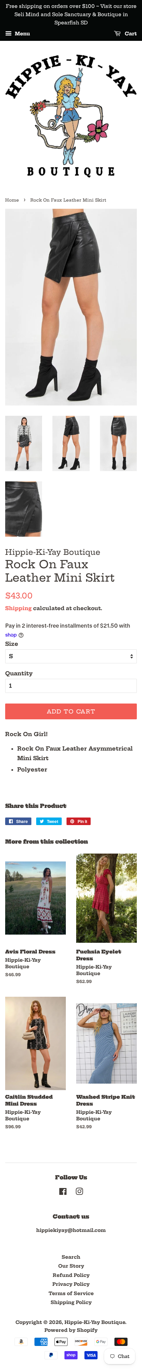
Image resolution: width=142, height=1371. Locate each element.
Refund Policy (71, 1275)
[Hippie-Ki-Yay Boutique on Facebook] (63, 1193)
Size (11, 643)
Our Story (71, 1266)
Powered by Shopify (71, 1330)
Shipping (18, 608)
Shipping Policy (71, 1302)
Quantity (19, 673)
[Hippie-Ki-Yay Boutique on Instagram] (79, 1193)
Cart (130, 34)
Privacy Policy (71, 1284)
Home (12, 200)
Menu (21, 34)
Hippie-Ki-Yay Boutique (94, 1322)
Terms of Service (71, 1293)
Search (71, 1257)
